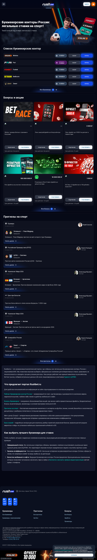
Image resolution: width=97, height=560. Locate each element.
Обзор (74, 55)
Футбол (36, 518)
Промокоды (68, 521)
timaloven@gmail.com (13, 537)
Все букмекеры (47, 90)
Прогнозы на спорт (11, 408)
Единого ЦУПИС (70, 377)
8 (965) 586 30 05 (14, 539)
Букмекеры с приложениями (11, 518)
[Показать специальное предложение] (93, 4)
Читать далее (9, 241)
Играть (87, 55)
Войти (87, 4)
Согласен (74, 555)
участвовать (25, 147)
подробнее (11, 147)
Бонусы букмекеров (11, 401)
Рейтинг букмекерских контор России (18, 394)
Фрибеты (67, 518)
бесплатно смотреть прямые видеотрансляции (66, 460)
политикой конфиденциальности (63, 550)
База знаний (8, 423)
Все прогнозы (46, 361)
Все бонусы (46, 209)
